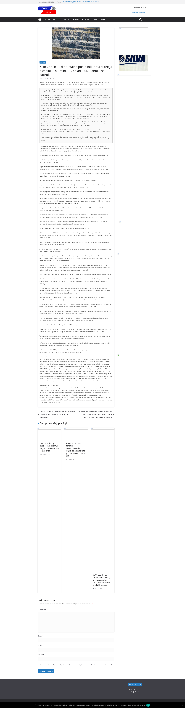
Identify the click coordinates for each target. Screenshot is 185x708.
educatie (66, 19)
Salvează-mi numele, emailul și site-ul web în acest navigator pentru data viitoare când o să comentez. (77, 665)
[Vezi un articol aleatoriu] (145, 19)
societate (56, 19)
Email (40, 645)
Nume (40, 636)
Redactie (54, 79)
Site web (41, 655)
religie (95, 19)
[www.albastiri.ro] (40, 19)
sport (103, 19)
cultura (47, 19)
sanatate (75, 19)
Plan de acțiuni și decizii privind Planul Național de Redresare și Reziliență (49, 447)
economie (86, 19)
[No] (183, 705)
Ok (148, 705)
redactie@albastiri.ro (139, 12)
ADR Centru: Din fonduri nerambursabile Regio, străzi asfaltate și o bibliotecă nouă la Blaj (75, 449)
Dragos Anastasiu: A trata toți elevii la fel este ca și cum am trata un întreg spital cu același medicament (57, 414)
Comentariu (43, 610)
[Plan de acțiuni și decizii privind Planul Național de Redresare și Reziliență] (49, 429)
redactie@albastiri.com (135, 692)
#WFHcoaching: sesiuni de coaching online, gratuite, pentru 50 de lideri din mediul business (102, 580)
